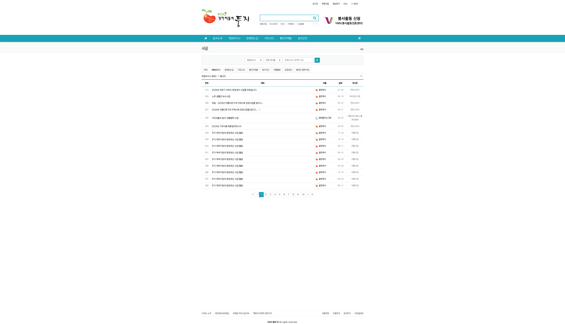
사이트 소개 (206, 313)
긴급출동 (300, 24)
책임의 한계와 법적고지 (262, 313)
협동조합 (263, 24)
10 (303, 194)
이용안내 (336, 313)
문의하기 (347, 313)
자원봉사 (291, 24)
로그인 (315, 4)
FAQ (345, 4)
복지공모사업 (355, 96)
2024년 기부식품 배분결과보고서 (226, 126)
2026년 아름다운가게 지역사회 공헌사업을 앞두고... (235, 109)
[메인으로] (206, 38)
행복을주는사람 (324, 118)
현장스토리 (354, 90)
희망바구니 (215, 70)
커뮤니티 (241, 70)
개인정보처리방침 (222, 313)
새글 (361, 49)
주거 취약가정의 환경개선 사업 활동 (227, 133)
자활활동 (277, 70)
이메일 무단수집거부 (241, 313)
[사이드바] (359, 38)
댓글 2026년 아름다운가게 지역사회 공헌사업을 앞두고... (237, 103)
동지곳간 (265, 70)
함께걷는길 (229, 70)
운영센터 (288, 70)
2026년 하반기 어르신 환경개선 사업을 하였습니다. (234, 90)
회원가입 (325, 4)
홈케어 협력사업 (302, 70)
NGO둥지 (274, 24)
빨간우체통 (253, 70)
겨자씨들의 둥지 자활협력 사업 (225, 118)
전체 (205, 70)
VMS (282, 24)
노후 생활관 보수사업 (221, 96)
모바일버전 (359, 313)
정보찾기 (336, 4)
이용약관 (325, 313)
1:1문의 (354, 4)
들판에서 (322, 90)
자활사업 (354, 133)
